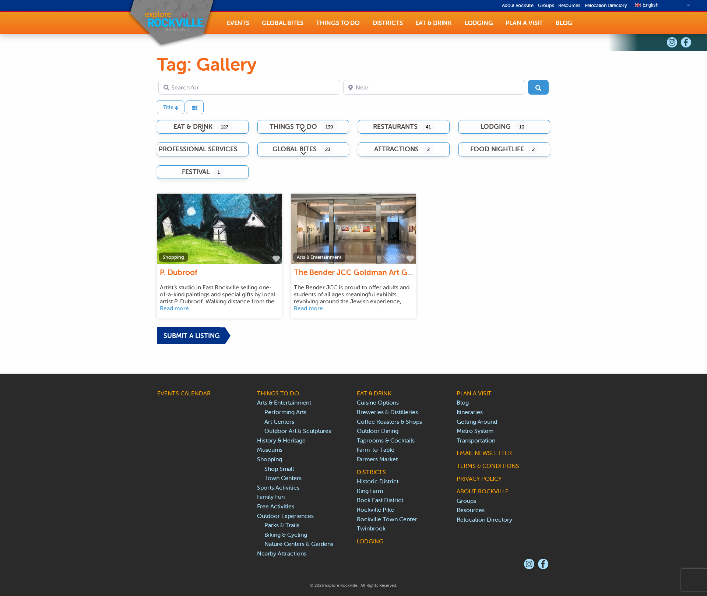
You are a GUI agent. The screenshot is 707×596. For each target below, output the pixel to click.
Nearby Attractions (281, 553)
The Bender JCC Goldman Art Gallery (360, 272)
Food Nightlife (497, 149)
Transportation (476, 440)
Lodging (479, 23)
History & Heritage (281, 440)
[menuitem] (238, 23)
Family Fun (271, 496)
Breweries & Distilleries (387, 412)
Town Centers (283, 478)
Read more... (176, 308)
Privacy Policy (479, 478)
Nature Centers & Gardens (298, 543)
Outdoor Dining (377, 430)
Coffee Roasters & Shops (389, 421)
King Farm (370, 490)
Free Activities (275, 506)
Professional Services (198, 149)
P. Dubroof (178, 272)
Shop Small (279, 468)
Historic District (377, 481)
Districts (388, 23)
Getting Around (477, 421)
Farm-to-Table (375, 449)
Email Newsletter (484, 452)
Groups (546, 5)
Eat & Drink (433, 23)
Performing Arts (285, 412)
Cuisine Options (378, 402)
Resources (569, 5)
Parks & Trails (281, 525)
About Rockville (518, 5)
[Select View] (195, 107)
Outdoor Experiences (285, 515)
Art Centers (279, 421)
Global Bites (282, 23)
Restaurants (395, 126)
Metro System (475, 430)
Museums (269, 449)
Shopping (173, 257)
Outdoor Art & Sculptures (297, 430)
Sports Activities (278, 487)
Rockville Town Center (387, 519)
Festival (196, 171)
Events (238, 23)
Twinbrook (371, 528)
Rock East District (380, 500)
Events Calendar (184, 393)
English (649, 5)
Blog (564, 23)
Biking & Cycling (285, 534)
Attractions (396, 149)
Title (169, 107)
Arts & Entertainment (319, 257)
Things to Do (338, 23)
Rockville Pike (375, 509)
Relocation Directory (606, 5)
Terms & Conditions (488, 465)
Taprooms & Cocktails (386, 440)
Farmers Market (377, 459)
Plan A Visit (524, 23)
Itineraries (470, 412)
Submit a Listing (191, 335)
